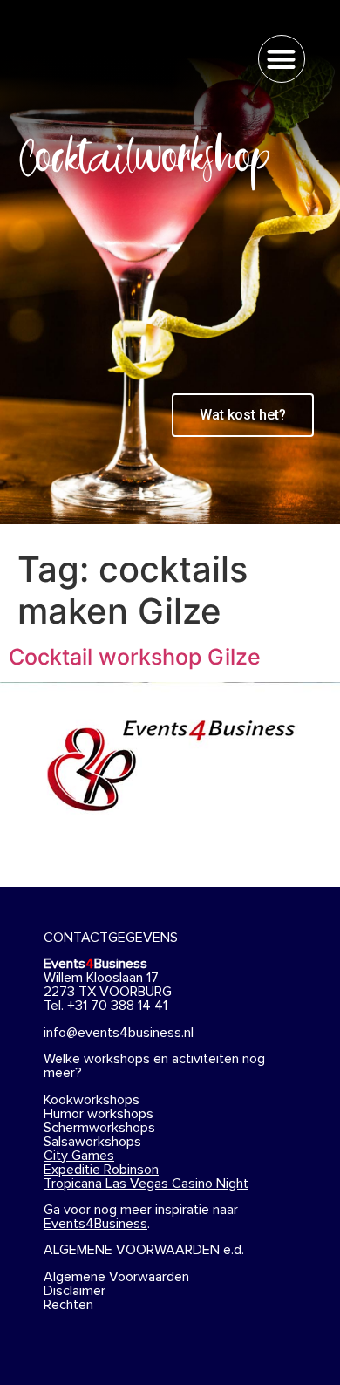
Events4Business (95, 1224)
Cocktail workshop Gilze (135, 657)
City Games (79, 1156)
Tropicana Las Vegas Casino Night (146, 1184)
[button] (282, 59)
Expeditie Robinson (101, 1170)
